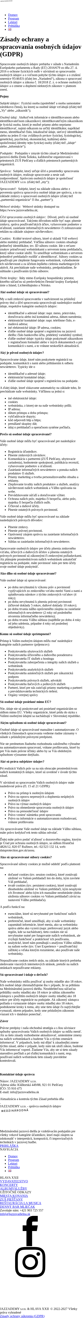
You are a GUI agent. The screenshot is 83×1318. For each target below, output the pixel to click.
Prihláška (14, 25)
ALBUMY (7, 1188)
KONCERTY (9, 1185)
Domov (13, 15)
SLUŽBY (20, 1188)
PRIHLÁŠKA (9, 1145)
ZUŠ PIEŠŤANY (11, 1199)
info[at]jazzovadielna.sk (15, 1214)
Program (13, 18)
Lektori (12, 22)
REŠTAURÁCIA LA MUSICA (20, 1203)
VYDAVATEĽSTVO (14, 1181)
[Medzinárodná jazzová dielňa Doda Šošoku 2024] (41, 5)
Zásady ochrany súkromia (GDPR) (22, 1316)
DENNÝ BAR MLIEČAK (17, 1206)
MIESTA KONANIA (14, 1196)
